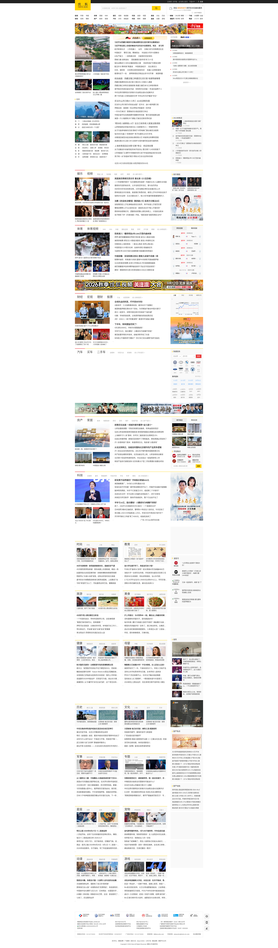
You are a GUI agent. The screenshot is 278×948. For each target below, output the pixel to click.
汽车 (80, 352)
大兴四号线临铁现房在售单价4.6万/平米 (185, 752)
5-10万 (175, 380)
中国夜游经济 (140, 66)
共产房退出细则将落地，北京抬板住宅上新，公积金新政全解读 (139, 454)
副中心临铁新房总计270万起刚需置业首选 (186, 773)
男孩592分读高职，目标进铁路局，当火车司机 (142, 576)
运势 (100, 810)
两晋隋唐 (102, 708)
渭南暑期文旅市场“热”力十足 (142, 60)
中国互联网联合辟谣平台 (143, 928)
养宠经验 (137, 810)
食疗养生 (150, 594)
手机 (121, 476)
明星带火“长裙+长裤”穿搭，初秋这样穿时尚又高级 (96, 576)
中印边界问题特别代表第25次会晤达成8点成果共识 (134, 92)
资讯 (114, 421)
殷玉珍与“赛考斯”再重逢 (123, 66)
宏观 (81, 19)
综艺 (122, 174)
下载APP (192, 1)
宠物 (127, 809)
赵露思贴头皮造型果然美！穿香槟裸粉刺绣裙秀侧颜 (97, 573)
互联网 (89, 476)
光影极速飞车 (87, 154)
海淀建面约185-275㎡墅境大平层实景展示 (186, 802)
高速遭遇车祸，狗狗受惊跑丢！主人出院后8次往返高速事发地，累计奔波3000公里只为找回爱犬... (162, 834)
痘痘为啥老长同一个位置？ (91, 127)
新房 (100, 19)
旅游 (138, 15)
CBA (110, 229)
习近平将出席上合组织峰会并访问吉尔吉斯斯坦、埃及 (135, 46)
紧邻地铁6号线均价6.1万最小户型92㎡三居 (186, 755)
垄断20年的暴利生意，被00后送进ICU (139, 583)
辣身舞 (97, 151)
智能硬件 (104, 476)
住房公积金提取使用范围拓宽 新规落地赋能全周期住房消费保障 (139, 432)
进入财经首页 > (137, 297)
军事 (81, 15)
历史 (163, 15)
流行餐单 (137, 594)
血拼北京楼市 (181, 454)
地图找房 (106, 421)
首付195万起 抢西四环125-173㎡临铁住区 (186, 770)
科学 (127, 476)
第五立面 (85, 145)
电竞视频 (137, 859)
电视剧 (126, 15)
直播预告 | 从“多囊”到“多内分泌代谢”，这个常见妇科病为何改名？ (102, 682)
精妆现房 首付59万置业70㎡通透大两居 (185, 808)
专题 (87, 15)
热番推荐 (114, 859)
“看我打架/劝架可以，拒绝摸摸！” (89, 622)
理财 (87, 19)
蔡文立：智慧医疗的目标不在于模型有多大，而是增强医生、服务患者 (103, 668)
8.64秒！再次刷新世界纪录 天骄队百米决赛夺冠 (142, 792)
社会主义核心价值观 (195, 25)
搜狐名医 (102, 644)
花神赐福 (105, 154)
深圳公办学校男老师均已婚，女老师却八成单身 (142, 672)
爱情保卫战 (94, 157)
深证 (182, 295)
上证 (174, 295)
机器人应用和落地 (154, 70)
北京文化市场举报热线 (164, 915)
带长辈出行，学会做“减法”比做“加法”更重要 (93, 629)
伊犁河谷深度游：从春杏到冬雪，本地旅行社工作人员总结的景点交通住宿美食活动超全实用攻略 (114, 626)
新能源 (126, 19)
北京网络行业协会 (117, 915)
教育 (138, 19)
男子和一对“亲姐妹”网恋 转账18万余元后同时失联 (134, 156)
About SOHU (141, 941)
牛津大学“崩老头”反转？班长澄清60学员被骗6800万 (144, 569)
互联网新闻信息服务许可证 (123, 924)
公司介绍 (148, 941)
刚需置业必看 (181, 456)
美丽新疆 (159, 73)
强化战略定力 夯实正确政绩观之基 (127, 63)
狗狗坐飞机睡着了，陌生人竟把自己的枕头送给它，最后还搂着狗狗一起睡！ (153, 841)
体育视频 (92, 228)
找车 (198, 356)
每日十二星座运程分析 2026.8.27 (89, 838)
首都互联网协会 (181, 915)
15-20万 (190, 380)
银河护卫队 (105, 151)
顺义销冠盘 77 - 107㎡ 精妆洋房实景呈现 (186, 764)
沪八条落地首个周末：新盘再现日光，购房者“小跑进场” (136, 442)
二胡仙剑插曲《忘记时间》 (91, 121)
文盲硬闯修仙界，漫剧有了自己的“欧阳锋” (93, 884)
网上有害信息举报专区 (195, 31)
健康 (144, 19)
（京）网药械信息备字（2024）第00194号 (172, 922)
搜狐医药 (90, 644)
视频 (119, 15)
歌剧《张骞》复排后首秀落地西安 (137, 746)
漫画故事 (90, 859)
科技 (80, 475)
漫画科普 (102, 859)
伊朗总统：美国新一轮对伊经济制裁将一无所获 (133, 108)
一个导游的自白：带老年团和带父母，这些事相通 (96, 619)
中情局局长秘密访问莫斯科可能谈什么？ (140, 782)
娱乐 (80, 173)
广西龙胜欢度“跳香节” (132, 736)
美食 (127, 593)
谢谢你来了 (103, 157)
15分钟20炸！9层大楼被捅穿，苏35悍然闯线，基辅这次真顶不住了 (103, 785)
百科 (120, 421)
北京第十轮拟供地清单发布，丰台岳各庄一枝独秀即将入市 (137, 458)
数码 (134, 476)
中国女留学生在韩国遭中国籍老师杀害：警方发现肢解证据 (137, 115)
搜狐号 (176, 558)
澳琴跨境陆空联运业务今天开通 (141, 73)
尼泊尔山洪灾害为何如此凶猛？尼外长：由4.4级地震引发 (137, 104)
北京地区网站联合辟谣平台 (123, 926)
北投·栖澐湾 (190, 434)
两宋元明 (114, 708)
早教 (135, 644)
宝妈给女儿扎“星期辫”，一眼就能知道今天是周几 (143, 679)
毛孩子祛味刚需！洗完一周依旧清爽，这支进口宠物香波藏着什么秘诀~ (151, 845)
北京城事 (173, 37)
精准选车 (198, 384)
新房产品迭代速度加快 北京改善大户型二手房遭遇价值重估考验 (139, 461)
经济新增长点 (119, 49)
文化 (157, 15)
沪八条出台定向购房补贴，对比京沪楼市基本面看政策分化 (137, 451)
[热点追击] (186, 37)
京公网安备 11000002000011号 (88, 926)
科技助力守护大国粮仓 (150, 53)
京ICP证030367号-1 (142, 922)
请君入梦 (93, 148)
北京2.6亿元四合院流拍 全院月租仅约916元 (131, 163)
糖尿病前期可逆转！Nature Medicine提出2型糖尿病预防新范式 (101, 672)
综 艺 (77, 157)
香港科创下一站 (120, 73)
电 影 (77, 151)
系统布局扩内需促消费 (152, 63)
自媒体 (112, 352)
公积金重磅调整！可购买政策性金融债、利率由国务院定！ (137, 428)
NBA (106, 15)
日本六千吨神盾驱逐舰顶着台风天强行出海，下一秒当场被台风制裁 (103, 795)
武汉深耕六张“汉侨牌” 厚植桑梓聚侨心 (91, 742)
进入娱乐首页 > (138, 174)
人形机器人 (131, 49)
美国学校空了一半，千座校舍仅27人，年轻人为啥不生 (145, 668)
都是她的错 (103, 145)
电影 (115, 174)
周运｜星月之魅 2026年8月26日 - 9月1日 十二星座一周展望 (99, 845)
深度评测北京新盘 (197, 462)
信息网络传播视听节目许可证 (168, 926)
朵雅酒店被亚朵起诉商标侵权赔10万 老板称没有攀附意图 (137, 137)
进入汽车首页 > (139, 352)
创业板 (191, 295)
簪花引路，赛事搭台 (131, 53)
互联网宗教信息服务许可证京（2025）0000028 (174, 928)
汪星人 (161, 810)
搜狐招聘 (120, 941)
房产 (80, 420)
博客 (182, 15)
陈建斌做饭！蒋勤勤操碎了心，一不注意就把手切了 (192, 685)
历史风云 (114, 757)
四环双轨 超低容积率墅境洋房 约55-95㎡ (186, 790)
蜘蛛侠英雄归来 (87, 151)
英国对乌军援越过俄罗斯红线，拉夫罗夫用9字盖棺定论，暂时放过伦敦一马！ (107, 782)
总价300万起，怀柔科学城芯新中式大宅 (185, 799)
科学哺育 (150, 644)
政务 (201, 19)
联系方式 (133, 941)
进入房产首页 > (146, 421)
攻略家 (113, 594)
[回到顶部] (206, 934)
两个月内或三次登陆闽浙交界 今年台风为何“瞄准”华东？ (136, 96)
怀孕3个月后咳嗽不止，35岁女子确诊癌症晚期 (142, 675)
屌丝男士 (85, 148)
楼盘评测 (195, 460)
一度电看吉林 (130, 56)
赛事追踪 (162, 859)
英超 (100, 15)
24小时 (177, 15)
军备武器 (102, 757)
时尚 (79, 544)
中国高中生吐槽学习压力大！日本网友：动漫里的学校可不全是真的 (103, 891)
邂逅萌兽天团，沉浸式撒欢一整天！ (138, 848)
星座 (79, 809)
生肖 (112, 810)
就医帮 (113, 644)
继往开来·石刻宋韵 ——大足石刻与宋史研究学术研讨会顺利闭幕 (101, 746)
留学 (148, 545)
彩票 (182, 19)
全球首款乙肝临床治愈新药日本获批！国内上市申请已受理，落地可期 (103, 675)
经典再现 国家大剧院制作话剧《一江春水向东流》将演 (145, 739)
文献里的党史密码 (145, 56)
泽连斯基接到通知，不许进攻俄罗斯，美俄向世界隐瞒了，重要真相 (103, 792)
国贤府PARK (176, 447)
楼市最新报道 (196, 456)
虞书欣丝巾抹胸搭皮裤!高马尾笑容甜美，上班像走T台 (97, 580)
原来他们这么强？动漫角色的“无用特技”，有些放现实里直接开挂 (101, 887)
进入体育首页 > (162, 229)
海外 (126, 421)
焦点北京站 (196, 454)
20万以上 (198, 380)
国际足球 (124, 229)
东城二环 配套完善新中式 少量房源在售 (185, 767)
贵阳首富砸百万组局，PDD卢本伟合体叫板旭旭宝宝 (144, 891)
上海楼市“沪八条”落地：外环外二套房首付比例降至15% (136, 435)
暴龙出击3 (97, 154)
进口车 (183, 384)
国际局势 (90, 757)
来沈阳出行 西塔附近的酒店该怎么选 (91, 633)
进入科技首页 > (143, 476)
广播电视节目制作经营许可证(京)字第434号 (172, 924)
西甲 (138, 229)
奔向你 (106, 148)
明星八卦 (100, 174)
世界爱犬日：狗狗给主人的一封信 (137, 838)
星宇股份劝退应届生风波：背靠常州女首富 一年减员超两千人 (138, 89)
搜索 (198, 466)
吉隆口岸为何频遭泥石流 (153, 49)
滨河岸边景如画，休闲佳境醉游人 (137, 742)
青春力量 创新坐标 (121, 60)
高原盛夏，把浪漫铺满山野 (91, 124)
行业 (118, 297)
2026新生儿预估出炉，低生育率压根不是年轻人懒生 (144, 682)
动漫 (157, 19)
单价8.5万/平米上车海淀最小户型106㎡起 (186, 758)
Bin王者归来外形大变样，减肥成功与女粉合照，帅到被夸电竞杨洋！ (150, 898)
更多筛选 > (198, 376)
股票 (110, 297)
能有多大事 (94, 145)
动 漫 (77, 154)
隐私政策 (154, 941)
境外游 (101, 594)
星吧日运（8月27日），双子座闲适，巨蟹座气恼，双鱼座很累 (100, 841)
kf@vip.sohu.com (159, 934)
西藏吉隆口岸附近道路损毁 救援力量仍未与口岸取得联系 (136, 85)
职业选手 (150, 859)
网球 (152, 229)
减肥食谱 (162, 594)
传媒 (148, 757)
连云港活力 (152, 66)
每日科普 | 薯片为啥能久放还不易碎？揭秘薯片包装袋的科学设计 (149, 622)
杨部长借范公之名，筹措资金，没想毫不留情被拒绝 (192, 693)
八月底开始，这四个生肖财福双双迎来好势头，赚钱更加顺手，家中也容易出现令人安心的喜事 (113, 834)
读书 (148, 708)
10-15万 (183, 380)
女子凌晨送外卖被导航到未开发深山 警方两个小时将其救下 (137, 149)
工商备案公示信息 (141, 926)
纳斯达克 (198, 295)
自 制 (77, 148)
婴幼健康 (162, 644)
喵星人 (149, 810)
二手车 (101, 352)
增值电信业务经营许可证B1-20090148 (88, 922)
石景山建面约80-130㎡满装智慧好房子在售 (186, 776)
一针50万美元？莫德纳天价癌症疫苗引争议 (131, 111)
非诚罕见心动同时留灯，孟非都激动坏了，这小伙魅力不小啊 (192, 670)
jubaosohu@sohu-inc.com (181, 934)
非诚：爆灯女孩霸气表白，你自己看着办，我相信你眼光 (192, 678)
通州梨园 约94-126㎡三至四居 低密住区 (185, 793)
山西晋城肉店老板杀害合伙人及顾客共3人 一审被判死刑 (136, 127)
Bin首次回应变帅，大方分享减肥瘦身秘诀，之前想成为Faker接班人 (150, 887)
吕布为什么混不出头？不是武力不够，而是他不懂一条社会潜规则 (102, 739)
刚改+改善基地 (181, 462)
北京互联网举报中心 (101, 915)
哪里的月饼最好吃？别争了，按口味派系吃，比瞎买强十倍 (147, 626)
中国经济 (117, 53)
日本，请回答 (119, 70)
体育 (80, 228)
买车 (119, 19)
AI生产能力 (118, 56)
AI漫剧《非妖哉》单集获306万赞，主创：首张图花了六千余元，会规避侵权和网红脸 (109, 894)
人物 (100, 545)
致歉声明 (162, 757)
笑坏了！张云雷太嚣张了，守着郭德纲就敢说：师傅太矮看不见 (192, 661)
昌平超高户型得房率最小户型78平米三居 (186, 761)
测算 (88, 810)
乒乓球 (145, 229)
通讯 (96, 476)
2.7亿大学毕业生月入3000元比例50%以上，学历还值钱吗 (146, 580)
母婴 (144, 15)
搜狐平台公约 (162, 941)
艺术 (160, 708)
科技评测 (113, 476)
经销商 (129, 352)
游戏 (163, 19)
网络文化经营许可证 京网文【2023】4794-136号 (91, 924)
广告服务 (127, 941)
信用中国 (79, 928)
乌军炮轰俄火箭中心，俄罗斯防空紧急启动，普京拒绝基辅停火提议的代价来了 (107, 788)
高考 (135, 545)
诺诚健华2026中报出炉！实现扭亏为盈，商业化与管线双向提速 (101, 679)
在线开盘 (134, 421)
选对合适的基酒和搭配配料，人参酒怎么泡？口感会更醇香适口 (148, 629)
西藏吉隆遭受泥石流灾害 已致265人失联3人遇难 (133, 82)
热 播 (77, 145)
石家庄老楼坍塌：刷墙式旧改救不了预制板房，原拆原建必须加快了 (141, 439)
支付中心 (114, 941)
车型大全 (120, 352)
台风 (140, 49)
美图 (128, 174)
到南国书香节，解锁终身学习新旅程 (138, 732)
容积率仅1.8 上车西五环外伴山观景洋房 (185, 805)
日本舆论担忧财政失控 (136, 70)
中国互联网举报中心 (86, 915)
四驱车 (175, 384)
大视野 (196, 15)
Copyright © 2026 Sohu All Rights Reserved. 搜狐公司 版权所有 (139, 944)
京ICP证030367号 (120, 922)
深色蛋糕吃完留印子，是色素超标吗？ (139, 619)
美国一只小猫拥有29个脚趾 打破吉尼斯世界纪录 (133, 118)
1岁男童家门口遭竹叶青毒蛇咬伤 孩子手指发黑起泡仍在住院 (138, 153)
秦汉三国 (90, 708)
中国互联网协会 (149, 915)
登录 (201, 1)
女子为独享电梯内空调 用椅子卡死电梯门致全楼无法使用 (136, 130)
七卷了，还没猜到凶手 (85, 898)
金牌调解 (85, 157)
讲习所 (161, 46)
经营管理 (126, 297)
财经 (80, 297)
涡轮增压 (190, 384)
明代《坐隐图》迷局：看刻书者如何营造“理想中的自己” (98, 736)
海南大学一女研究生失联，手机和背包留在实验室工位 (145, 573)
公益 (201, 15)
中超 (116, 229)
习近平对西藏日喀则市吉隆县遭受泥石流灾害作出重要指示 (137, 42)
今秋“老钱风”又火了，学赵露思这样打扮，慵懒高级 (96, 583)
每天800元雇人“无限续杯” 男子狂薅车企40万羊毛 (133, 134)
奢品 (112, 545)
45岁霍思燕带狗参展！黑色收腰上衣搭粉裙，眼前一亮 (97, 569)
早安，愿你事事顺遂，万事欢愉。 (137, 633)
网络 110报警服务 (132, 915)
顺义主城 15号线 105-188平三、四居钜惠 (186, 796)
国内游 (89, 594)
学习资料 (162, 545)
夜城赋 (100, 148)
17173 (196, 19)
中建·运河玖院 (191, 447)
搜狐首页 (83, 5)
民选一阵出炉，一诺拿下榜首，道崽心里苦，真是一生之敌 (147, 884)
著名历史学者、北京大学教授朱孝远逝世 (92, 732)
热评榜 (177, 19)
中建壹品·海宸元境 (177, 434)
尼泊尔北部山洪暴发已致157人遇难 (138, 785)
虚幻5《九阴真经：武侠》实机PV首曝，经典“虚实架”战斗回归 (148, 894)
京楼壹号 (180, 460)
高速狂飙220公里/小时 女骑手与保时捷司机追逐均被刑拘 (136, 141)
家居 (106, 19)
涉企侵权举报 (197, 934)
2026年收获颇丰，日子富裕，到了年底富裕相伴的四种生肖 (99, 848)
